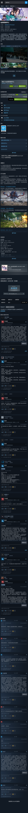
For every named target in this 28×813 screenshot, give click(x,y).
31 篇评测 (11, 418)
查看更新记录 (4, 146)
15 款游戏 (6, 358)
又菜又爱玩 (6, 317)
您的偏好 (16, 280)
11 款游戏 (6, 462)
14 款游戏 (6, 418)
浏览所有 (23, 92)
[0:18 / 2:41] (14, 54)
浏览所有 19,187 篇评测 (14, 801)
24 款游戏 (6, 517)
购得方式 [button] (10, 299)
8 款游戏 (5, 394)
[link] (13, 86)
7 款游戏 (5, 578)
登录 (4, 72)
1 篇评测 (10, 318)
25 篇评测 (11, 439)
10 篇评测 (11, 555)
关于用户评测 (10, 280)
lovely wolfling (7, 461)
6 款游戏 (5, 318)
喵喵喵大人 (6, 494)
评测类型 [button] (3, 299)
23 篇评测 (11, 517)
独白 (5, 577)
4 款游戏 (5, 555)
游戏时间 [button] (3, 302)
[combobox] (15, 2)
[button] (2, 6)
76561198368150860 (9, 357)
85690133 (6, 554)
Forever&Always (7, 416)
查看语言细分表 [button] (4, 280)
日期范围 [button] (17, 299)
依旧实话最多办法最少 (9, 516)
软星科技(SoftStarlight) (10, 24)
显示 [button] (9, 302)
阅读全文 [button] (24, 343)
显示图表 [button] (23, 302)
